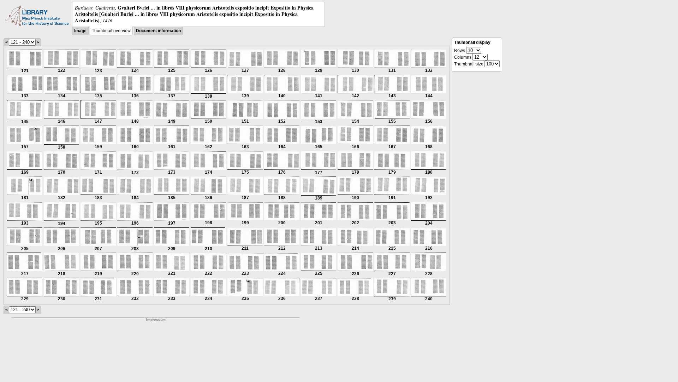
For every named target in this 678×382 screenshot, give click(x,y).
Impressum (156, 320)
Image (80, 30)
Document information (158, 30)
